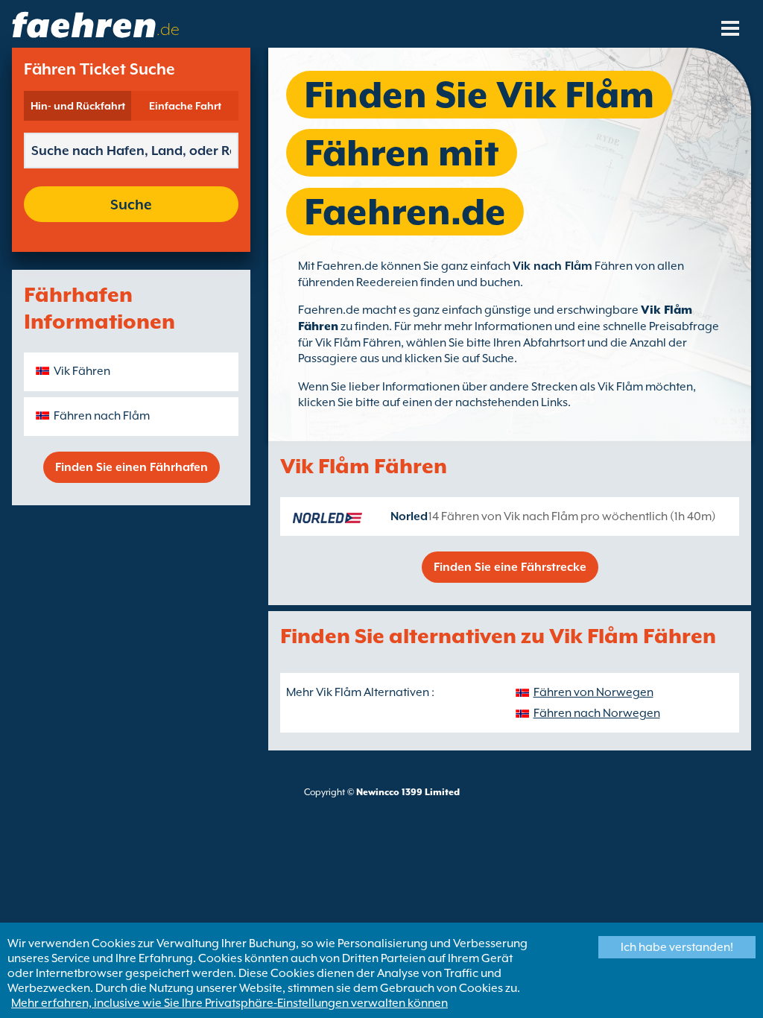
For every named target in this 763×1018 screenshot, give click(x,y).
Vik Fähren (82, 371)
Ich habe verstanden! (677, 947)
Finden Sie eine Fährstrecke (510, 567)
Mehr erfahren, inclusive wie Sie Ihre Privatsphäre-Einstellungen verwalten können (229, 1003)
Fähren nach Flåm (102, 416)
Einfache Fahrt (185, 106)
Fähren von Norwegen (593, 692)
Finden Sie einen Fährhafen (131, 467)
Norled (409, 516)
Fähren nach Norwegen (597, 713)
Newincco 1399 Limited (408, 792)
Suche (131, 204)
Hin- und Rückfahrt (78, 106)
